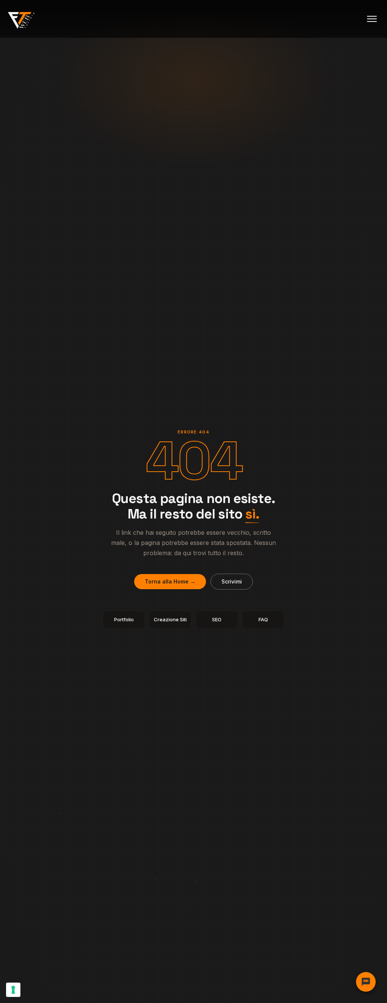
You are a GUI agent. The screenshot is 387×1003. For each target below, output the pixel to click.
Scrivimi (231, 581)
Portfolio (124, 619)
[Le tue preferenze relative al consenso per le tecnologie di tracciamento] (13, 990)
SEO (216, 619)
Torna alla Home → (170, 581)
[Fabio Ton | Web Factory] (22, 19)
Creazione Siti (170, 619)
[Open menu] (371, 18)
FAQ (263, 619)
